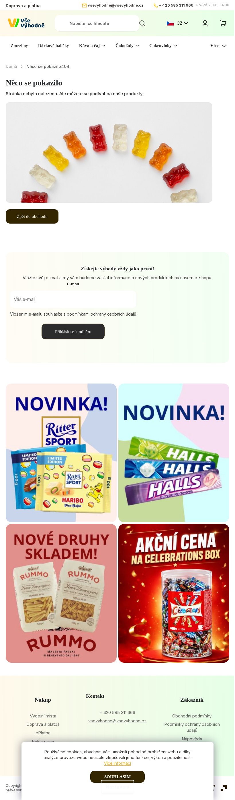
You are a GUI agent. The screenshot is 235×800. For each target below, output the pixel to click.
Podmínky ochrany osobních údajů (192, 727)
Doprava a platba (23, 5)
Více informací (117, 763)
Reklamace (43, 741)
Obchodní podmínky (191, 716)
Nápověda (192, 739)
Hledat (142, 23)
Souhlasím (117, 776)
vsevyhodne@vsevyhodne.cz (116, 5)
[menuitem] (19, 45)
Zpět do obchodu (32, 216)
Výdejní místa (43, 716)
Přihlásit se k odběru (73, 331)
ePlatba (43, 733)
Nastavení (117, 787)
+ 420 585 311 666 (176, 5)
